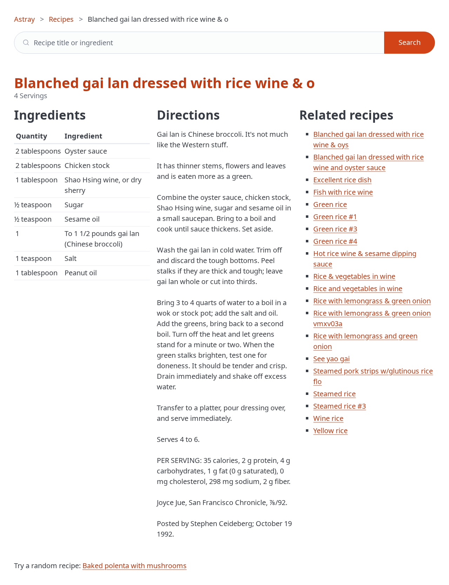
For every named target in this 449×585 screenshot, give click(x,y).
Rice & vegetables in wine (354, 276)
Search (409, 42)
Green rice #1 (335, 216)
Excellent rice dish (342, 179)
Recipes (61, 19)
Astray (24, 19)
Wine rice (328, 418)
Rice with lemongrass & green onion (372, 300)
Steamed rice (334, 393)
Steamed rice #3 (339, 406)
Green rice (330, 204)
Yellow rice (330, 430)
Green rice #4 (335, 241)
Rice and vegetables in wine (357, 288)
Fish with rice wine (343, 192)
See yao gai (331, 358)
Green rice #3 (335, 229)
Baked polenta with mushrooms (134, 565)
